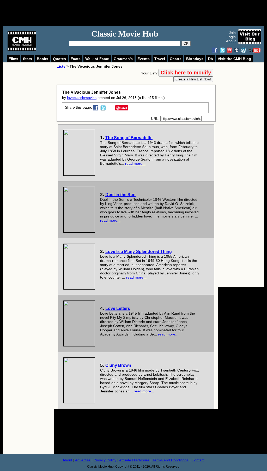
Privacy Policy (105, 460)
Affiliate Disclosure (134, 460)
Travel (159, 59)
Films (13, 59)
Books (42, 59)
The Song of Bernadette (129, 138)
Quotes (59, 59)
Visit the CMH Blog (234, 59)
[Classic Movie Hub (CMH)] (22, 49)
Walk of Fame (97, 59)
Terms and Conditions (171, 460)
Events (143, 59)
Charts (175, 59)
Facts (76, 59)
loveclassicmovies (81, 98)
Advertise (82, 460)
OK (186, 43)
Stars (27, 59)
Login (231, 37)
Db (210, 59)
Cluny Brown (118, 365)
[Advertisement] (139, 13)
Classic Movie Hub (124, 33)
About (231, 41)
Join (232, 33)
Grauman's (123, 59)
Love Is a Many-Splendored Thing (138, 251)
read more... (135, 163)
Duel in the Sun (120, 194)
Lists (61, 66)
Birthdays (194, 59)
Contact (198, 460)
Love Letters (117, 308)
